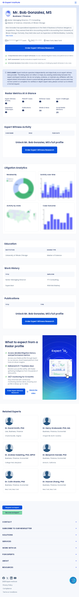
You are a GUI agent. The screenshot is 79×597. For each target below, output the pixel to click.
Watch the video (33, 391)
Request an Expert (12, 507)
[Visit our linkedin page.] (11, 578)
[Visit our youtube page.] (15, 578)
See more (9, 36)
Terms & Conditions (10, 592)
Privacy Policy (7, 585)
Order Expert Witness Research (39, 48)
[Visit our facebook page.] (3, 578)
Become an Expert (12, 513)
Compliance (7, 588)
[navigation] (76, 2)
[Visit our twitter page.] (7, 578)
